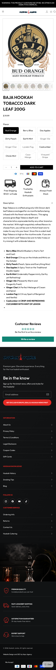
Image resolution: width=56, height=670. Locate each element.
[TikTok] (26, 501)
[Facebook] (12, 501)
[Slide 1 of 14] (6, 86)
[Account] (47, 11)
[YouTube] (19, 501)
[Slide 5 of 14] (33, 86)
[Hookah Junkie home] (19, 356)
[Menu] (3, 12)
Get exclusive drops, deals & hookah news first (27, 403)
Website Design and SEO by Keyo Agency (17, 654)
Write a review (28, 339)
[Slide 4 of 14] (26, 86)
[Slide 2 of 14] (12, 86)
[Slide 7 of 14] (46, 86)
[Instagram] (6, 501)
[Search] (54, 11)
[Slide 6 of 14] (40, 86)
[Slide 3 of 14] (19, 86)
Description (8, 203)
